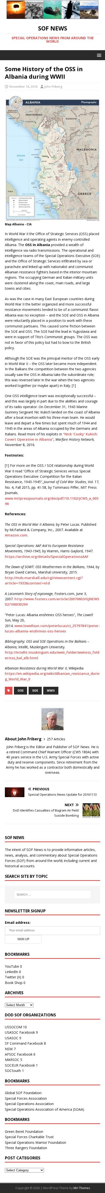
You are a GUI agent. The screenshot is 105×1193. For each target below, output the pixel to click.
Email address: (18, 922)
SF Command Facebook (24, 1043)
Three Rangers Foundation (26, 1147)
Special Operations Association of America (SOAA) (44, 1109)
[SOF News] (52, 16)
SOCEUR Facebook (20, 1065)
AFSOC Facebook (18, 1054)
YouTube (12, 966)
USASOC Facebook (20, 1032)
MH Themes (82, 1188)
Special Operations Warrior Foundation (35, 1142)
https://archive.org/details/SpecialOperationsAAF (46, 556)
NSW (9, 1049)
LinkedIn (11, 971)
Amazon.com (16, 535)
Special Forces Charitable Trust (29, 1137)
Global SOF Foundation (23, 1092)
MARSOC (12, 1059)
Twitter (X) (13, 977)
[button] (98, 54)
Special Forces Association (26, 1098)
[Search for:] (52, 894)
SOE (35, 690)
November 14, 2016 (23, 86)
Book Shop (13, 982)
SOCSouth (13, 1070)
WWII (51, 690)
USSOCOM (13, 1027)
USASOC (11, 1038)
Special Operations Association (29, 1103)
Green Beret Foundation (24, 1131)
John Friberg (53, 86)
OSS (20, 690)
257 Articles (56, 739)
